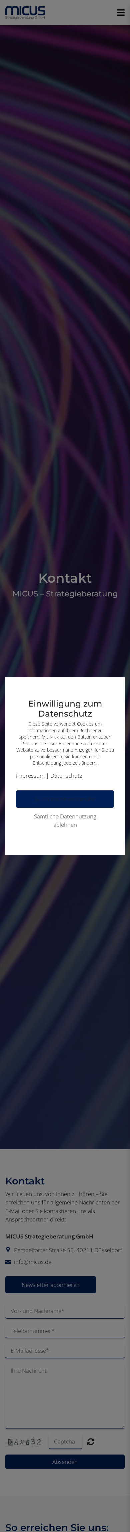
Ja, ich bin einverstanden (65, 799)
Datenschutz (66, 775)
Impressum (30, 775)
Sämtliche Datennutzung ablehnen (65, 820)
